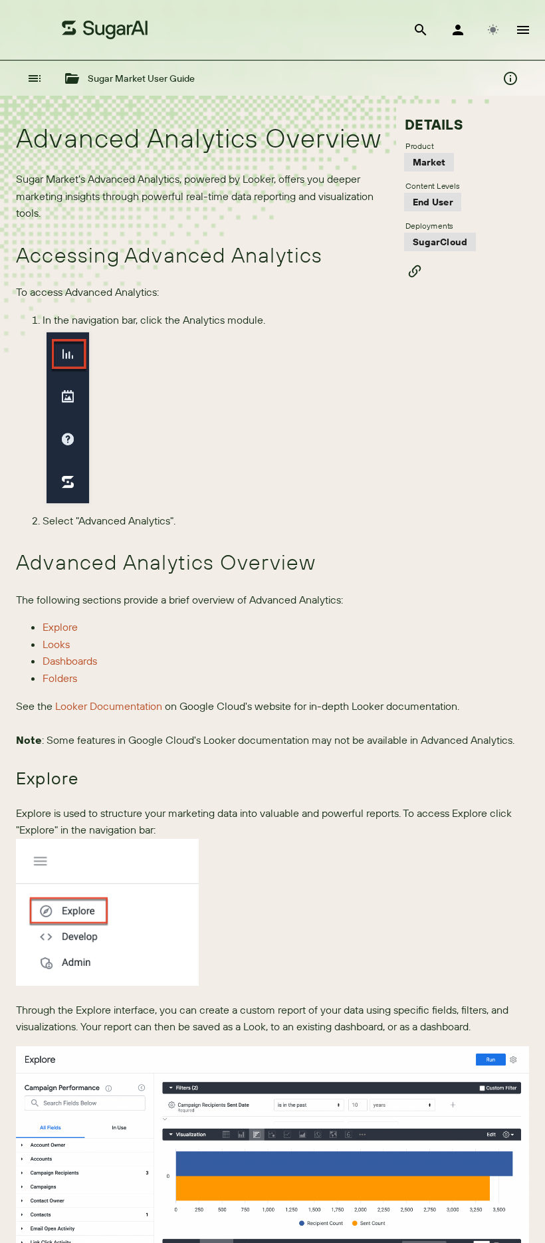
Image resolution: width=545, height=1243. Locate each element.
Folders (60, 678)
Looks (56, 644)
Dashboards (70, 660)
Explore (60, 626)
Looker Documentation (108, 706)
